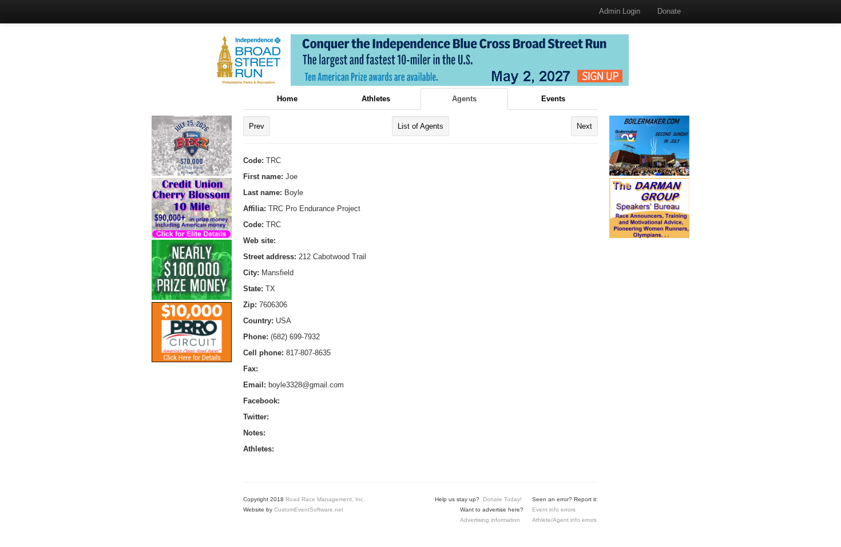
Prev (256, 126)
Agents (464, 98)
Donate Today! (502, 499)
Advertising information (490, 520)
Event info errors (554, 509)
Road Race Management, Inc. (325, 499)
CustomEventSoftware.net (308, 509)
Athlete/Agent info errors (564, 520)
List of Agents (420, 126)
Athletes (376, 98)
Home (287, 98)
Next (584, 126)
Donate (669, 11)
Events (553, 98)
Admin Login (619, 11)
